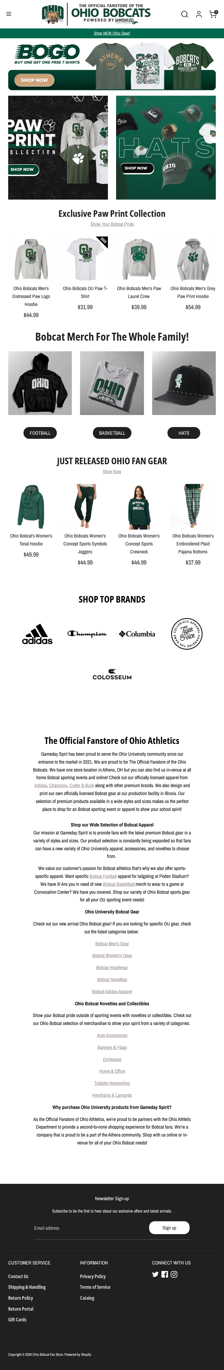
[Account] (198, 12)
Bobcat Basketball (119, 884)
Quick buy (31, 272)
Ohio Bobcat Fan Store (48, 1354)
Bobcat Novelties (112, 979)
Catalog (87, 1298)
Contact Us (18, 1276)
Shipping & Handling (27, 1287)
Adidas (40, 785)
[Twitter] (155, 1274)
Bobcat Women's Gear (112, 955)
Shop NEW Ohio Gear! (112, 33)
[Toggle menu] (8, 14)
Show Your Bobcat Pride (112, 224)
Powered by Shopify (77, 1354)
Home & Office (112, 1071)
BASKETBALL (112, 433)
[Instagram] (174, 1274)
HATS (184, 433)
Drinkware (112, 1059)
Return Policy (20, 1298)
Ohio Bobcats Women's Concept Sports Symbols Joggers (85, 543)
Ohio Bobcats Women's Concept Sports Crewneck (139, 543)
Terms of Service (95, 1287)
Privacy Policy (93, 1276)
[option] (112, 64)
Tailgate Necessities (112, 1083)
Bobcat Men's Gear (112, 943)
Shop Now (112, 471)
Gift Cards (17, 1319)
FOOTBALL (40, 433)
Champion (58, 785)
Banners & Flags (112, 1047)
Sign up (169, 1227)
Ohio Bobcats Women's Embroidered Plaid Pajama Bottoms (193, 543)
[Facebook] (164, 1274)
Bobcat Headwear (112, 967)
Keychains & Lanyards (112, 1095)
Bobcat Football (103, 876)
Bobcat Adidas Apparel (112, 991)
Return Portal (20, 1308)
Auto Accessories (112, 1035)
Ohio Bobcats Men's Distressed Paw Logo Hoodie (31, 296)
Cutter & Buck (81, 785)
